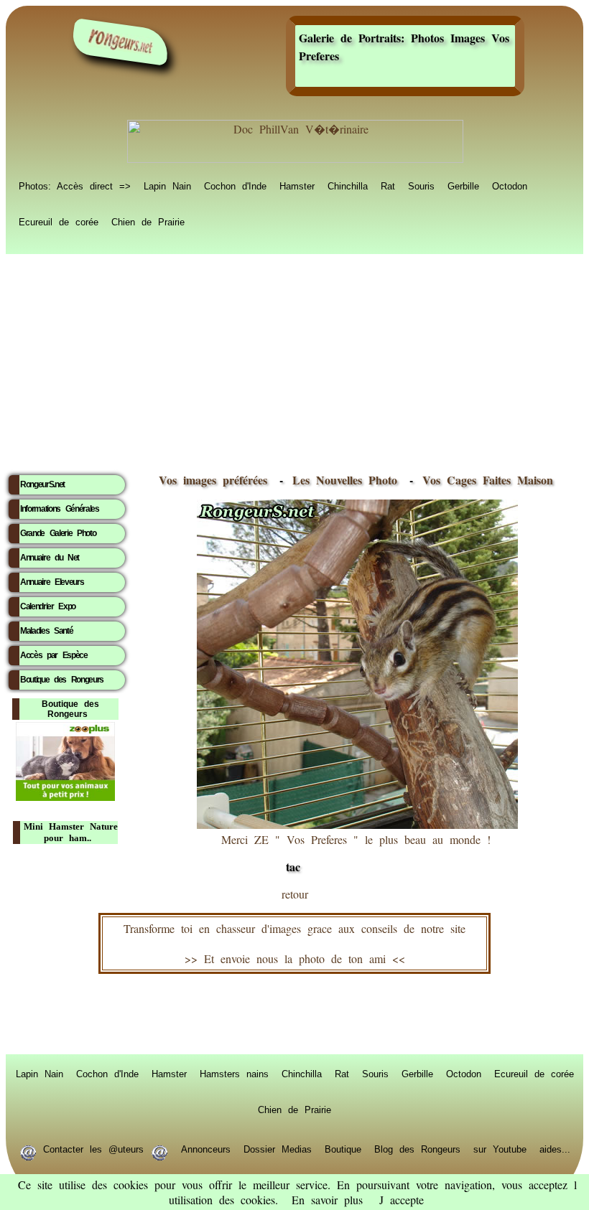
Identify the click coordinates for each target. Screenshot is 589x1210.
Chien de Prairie (148, 221)
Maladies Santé (46, 631)
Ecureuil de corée (58, 221)
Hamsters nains (234, 1073)
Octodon (509, 185)
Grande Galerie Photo (58, 533)
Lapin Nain (167, 185)
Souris (421, 185)
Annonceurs (206, 1148)
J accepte (401, 1199)
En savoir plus (327, 1199)
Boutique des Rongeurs (61, 680)
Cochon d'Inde (235, 185)
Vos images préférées (213, 480)
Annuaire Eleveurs (51, 582)
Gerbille (463, 185)
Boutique (343, 1148)
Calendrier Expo (47, 606)
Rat (388, 185)
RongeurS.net (42, 484)
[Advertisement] (294, 359)
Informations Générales (59, 509)
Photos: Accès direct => (75, 185)
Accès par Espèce (54, 655)
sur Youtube (500, 1148)
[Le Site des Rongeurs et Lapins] (120, 42)
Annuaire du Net (49, 558)
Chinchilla (348, 185)
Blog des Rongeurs (417, 1148)
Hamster (297, 185)
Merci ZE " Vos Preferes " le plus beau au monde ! (356, 853)
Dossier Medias (278, 1148)
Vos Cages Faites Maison (484, 480)
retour (295, 893)
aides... (554, 1148)
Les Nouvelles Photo (348, 480)
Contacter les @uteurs (93, 1148)
